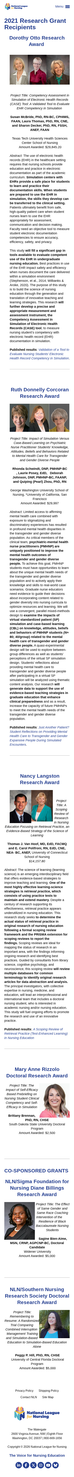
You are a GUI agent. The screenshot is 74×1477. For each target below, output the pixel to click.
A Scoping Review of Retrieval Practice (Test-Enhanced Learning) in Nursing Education (36, 1033)
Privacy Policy (24, 1390)
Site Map (48, 1397)
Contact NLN (28, 1397)
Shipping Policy (49, 1390)
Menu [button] (59, 6)
